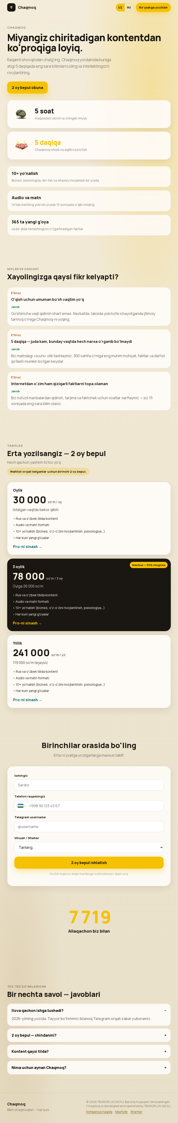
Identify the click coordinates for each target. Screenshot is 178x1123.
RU (129, 7)
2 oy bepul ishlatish (89, 862)
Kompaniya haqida (99, 1112)
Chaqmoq (27, 7)
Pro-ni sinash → (27, 546)
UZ (120, 7)
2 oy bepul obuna (27, 87)
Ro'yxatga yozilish (153, 7)
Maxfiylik (121, 1112)
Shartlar (136, 1112)
